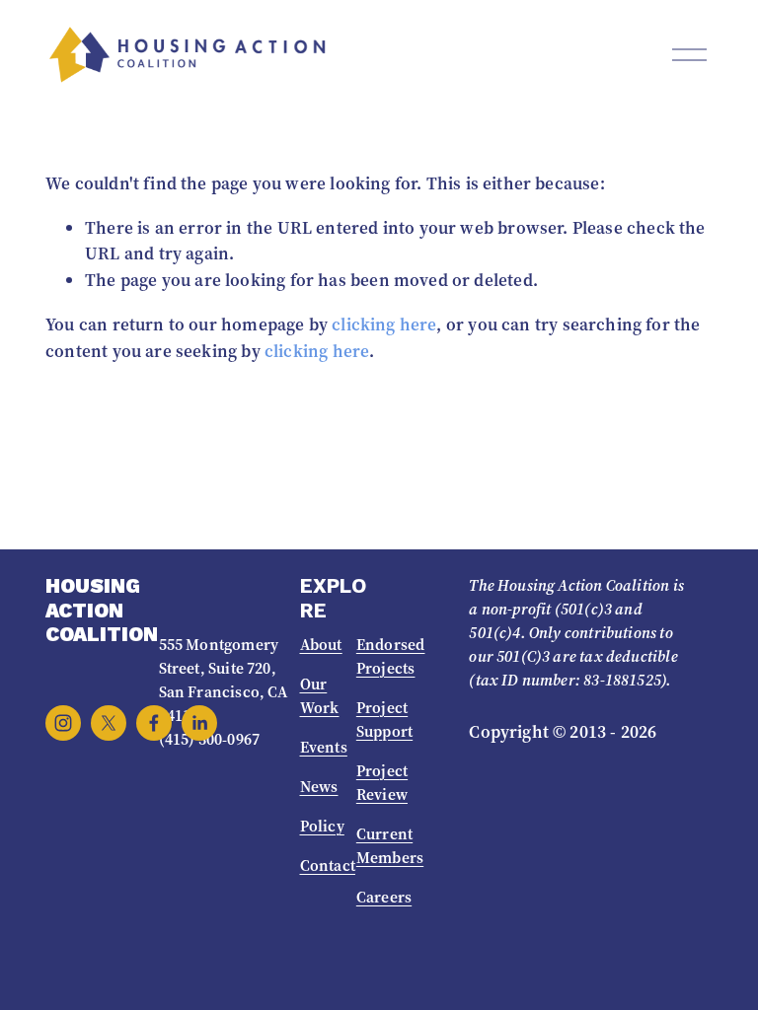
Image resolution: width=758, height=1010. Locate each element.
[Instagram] (63, 723)
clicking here (384, 324)
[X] (108, 723)
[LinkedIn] (199, 723)
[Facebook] (154, 723)
